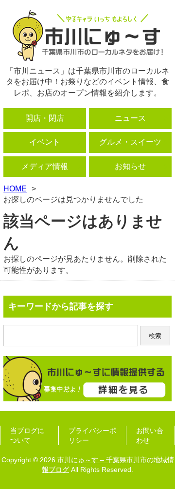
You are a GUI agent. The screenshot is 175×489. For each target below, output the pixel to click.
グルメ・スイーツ (130, 142)
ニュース (130, 118)
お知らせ (130, 166)
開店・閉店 (44, 118)
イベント (44, 142)
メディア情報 (44, 166)
